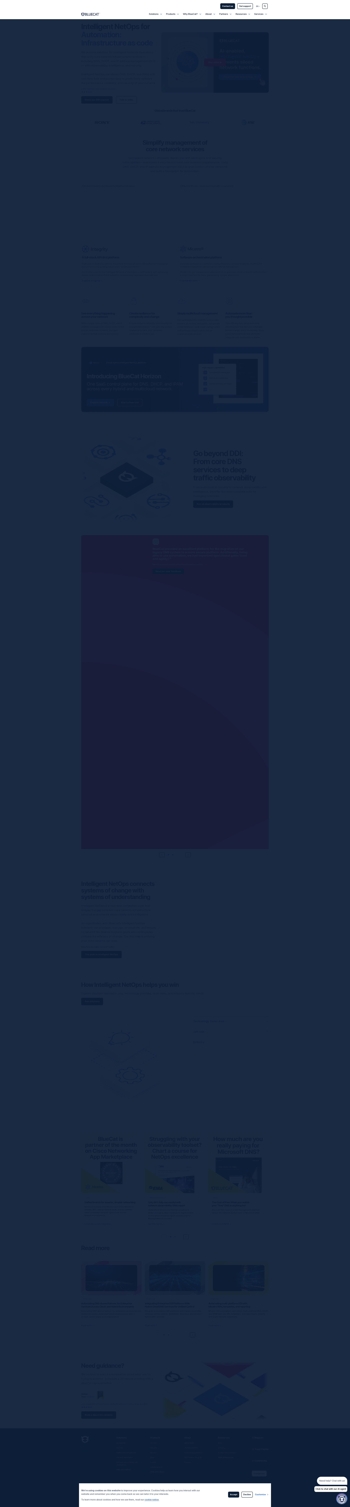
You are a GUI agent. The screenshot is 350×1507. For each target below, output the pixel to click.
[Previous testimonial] (162, 917)
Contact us (227, 6)
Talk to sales (126, 99)
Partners (223, 14)
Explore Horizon (99, 402)
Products (170, 14)
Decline (247, 1494)
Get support (245, 6)
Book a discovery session (99, 1478)
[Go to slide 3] (177, 917)
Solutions (153, 14)
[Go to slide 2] (172, 917)
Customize (260, 1494)
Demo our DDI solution (97, 99)
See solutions (92, 1064)
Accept (233, 1494)
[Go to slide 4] (181, 917)
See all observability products (213, 504)
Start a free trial (130, 402)
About (208, 14)
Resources (241, 14)
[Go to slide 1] (168, 917)
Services (258, 14)
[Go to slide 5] (181, 1398)
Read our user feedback (168, 572)
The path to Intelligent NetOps (101, 1017)
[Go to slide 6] (186, 1398)
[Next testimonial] (188, 917)
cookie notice (152, 1499)
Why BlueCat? (190, 14)
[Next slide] (186, 1299)
